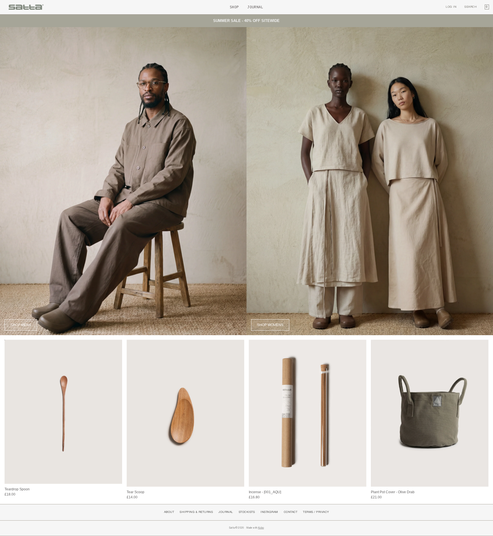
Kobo (261, 528)
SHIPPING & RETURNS (196, 512)
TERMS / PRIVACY (316, 512)
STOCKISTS (247, 512)
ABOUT (169, 512)
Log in (451, 7)
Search (470, 7)
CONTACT (291, 512)
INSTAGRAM (269, 512)
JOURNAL (226, 512)
